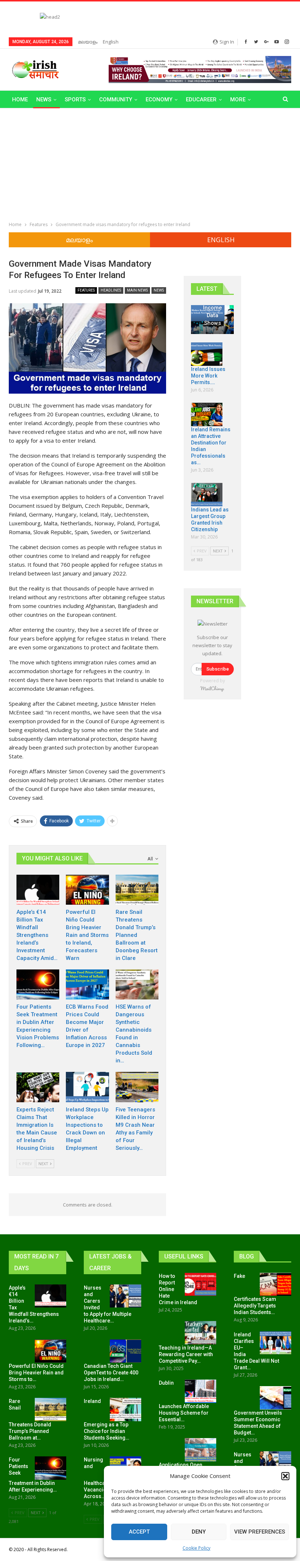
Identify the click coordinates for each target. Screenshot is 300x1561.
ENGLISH (221, 239)
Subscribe (217, 669)
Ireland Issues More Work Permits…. (208, 375)
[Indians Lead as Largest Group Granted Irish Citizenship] (206, 494)
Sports (75, 99)
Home (20, 99)
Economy (159, 99)
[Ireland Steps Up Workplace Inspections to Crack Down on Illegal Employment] (87, 1087)
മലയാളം (87, 41)
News (43, 99)
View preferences (259, 1531)
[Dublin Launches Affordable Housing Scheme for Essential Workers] (200, 1391)
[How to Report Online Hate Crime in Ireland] (200, 1284)
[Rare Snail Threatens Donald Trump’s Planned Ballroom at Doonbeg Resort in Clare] (137, 890)
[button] (285, 1476)
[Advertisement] (150, 163)
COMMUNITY (115, 99)
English (111, 41)
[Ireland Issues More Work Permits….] (206, 354)
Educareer (201, 99)
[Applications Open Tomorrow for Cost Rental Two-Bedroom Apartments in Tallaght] (200, 1449)
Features (86, 290)
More (237, 99)
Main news (137, 290)
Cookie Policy (196, 1548)
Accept (139, 1531)
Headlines (111, 290)
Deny (199, 1531)
